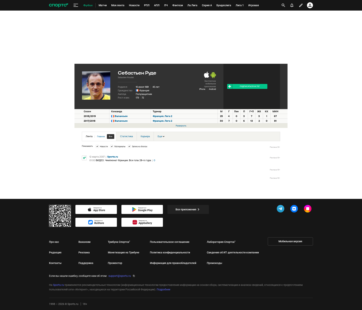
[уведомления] (291, 5)
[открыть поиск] (283, 5)
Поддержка (85, 263)
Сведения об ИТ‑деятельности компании (233, 252)
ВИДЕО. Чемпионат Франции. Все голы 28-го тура (123, 160)
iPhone (202, 89)
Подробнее (163, 289)
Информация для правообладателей (173, 263)
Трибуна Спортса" (119, 241)
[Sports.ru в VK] (294, 209)
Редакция (55, 252)
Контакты (55, 263)
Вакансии (84, 241)
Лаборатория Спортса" (221, 241)
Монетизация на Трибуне (123, 252)
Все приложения (186, 209)
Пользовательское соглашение (169, 241)
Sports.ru (112, 156)
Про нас (54, 241)
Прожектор (115, 263)
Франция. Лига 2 (162, 116)
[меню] (75, 5)
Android (212, 89)
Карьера (145, 136)
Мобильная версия (290, 241)
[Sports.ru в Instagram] (308, 209)
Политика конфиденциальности (170, 252)
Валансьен (121, 116)
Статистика (126, 136)
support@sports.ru (119, 275)
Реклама (84, 252)
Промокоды (214, 263)
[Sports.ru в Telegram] (281, 209)
